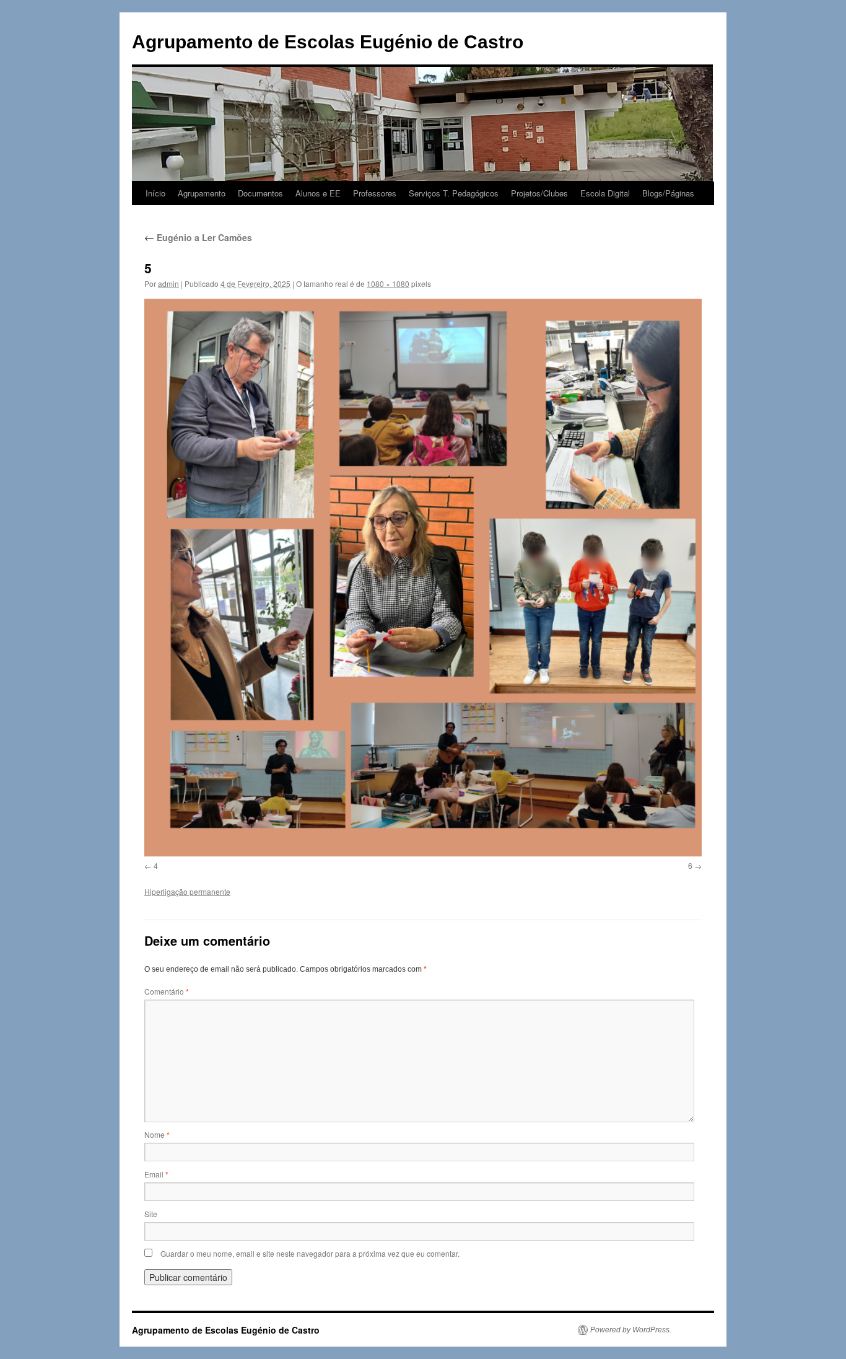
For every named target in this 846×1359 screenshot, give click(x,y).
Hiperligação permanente (187, 891)
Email (156, 1174)
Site (150, 1213)
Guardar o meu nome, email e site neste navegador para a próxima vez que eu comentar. (310, 1253)
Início (155, 193)
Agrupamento (201, 193)
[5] (423, 577)
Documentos (260, 193)
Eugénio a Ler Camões (198, 237)
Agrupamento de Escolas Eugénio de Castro (327, 42)
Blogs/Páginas (668, 193)
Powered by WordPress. (630, 1330)
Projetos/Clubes (539, 193)
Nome (157, 1134)
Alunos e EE (318, 193)
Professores (374, 193)
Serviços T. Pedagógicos (454, 193)
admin (168, 283)
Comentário (166, 991)
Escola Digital (605, 193)
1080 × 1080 (388, 283)
